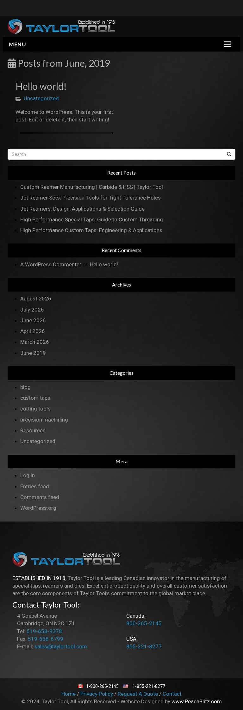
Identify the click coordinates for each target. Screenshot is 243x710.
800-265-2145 (144, 623)
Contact (172, 694)
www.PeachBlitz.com (196, 701)
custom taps (35, 398)
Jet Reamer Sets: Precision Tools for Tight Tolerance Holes (90, 197)
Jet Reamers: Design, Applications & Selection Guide (82, 209)
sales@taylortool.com (60, 646)
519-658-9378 (44, 631)
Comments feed (39, 497)
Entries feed (34, 486)
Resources (33, 430)
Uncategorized (41, 98)
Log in (27, 475)
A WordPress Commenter (50, 264)
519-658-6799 (45, 639)
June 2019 (33, 353)
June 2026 (33, 320)
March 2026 (34, 342)
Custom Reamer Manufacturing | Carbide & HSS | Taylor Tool (91, 187)
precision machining (44, 420)
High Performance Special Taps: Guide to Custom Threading (91, 219)
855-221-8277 (144, 646)
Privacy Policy (97, 694)
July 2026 (32, 309)
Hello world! (41, 86)
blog (25, 387)
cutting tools (35, 408)
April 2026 (32, 331)
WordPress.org (38, 508)
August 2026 (35, 298)
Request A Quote (138, 694)
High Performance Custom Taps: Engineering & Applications (91, 230)
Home (69, 694)
